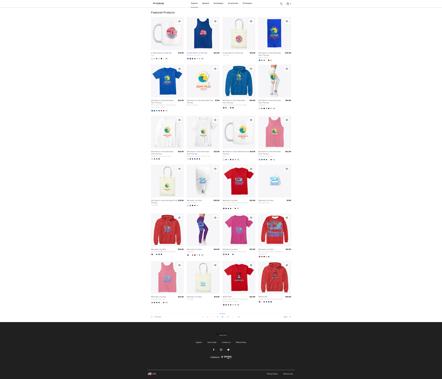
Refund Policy (241, 342)
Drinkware (247, 3)
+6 (166, 58)
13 (238, 317)
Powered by (215, 357)
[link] (167, 33)
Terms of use (288, 374)
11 (228, 317)
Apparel (205, 3)
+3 (238, 159)
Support (199, 342)
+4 (202, 58)
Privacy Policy (272, 374)
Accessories (233, 3)
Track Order (212, 342)
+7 (166, 110)
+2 (274, 159)
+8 (238, 305)
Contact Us (226, 342)
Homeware (218, 3)
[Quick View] (179, 21)
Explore (194, 3)
